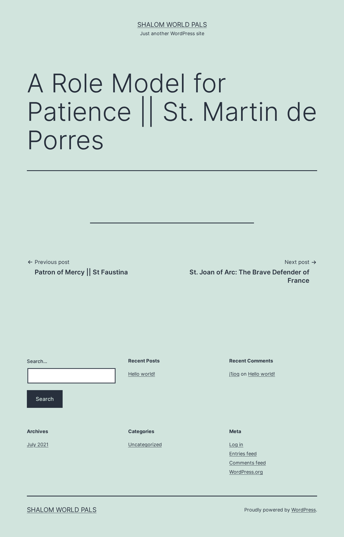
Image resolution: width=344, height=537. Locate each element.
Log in (236, 444)
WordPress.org (246, 472)
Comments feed (247, 463)
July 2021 (37, 444)
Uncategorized (145, 444)
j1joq (234, 374)
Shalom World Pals (172, 24)
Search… (37, 361)
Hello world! (141, 374)
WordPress (303, 510)
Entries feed (243, 453)
